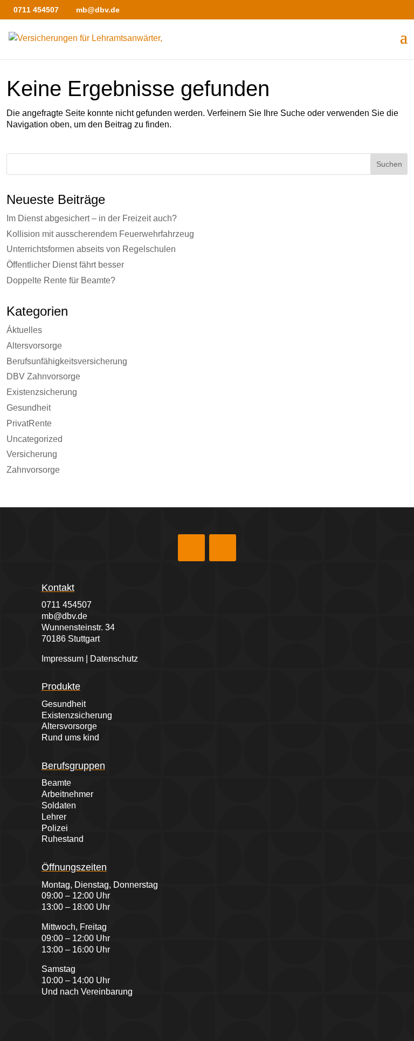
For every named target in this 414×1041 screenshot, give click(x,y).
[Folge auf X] (222, 547)
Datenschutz (114, 658)
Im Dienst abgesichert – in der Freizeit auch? (91, 218)
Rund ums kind (70, 737)
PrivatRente (29, 423)
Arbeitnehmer (67, 794)
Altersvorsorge (34, 345)
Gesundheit (28, 407)
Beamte (56, 782)
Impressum (63, 658)
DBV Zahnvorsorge (43, 376)
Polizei (55, 828)
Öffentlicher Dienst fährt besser (65, 264)
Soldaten (59, 805)
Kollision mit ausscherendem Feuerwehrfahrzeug (100, 234)
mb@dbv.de (64, 616)
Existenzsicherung (41, 392)
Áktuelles (24, 330)
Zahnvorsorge (33, 469)
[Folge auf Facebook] (191, 547)
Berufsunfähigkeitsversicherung (66, 361)
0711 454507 (67, 604)
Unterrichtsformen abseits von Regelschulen (91, 249)
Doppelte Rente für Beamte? (60, 280)
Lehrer (54, 816)
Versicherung (31, 454)
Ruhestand (63, 838)
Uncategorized (34, 439)
